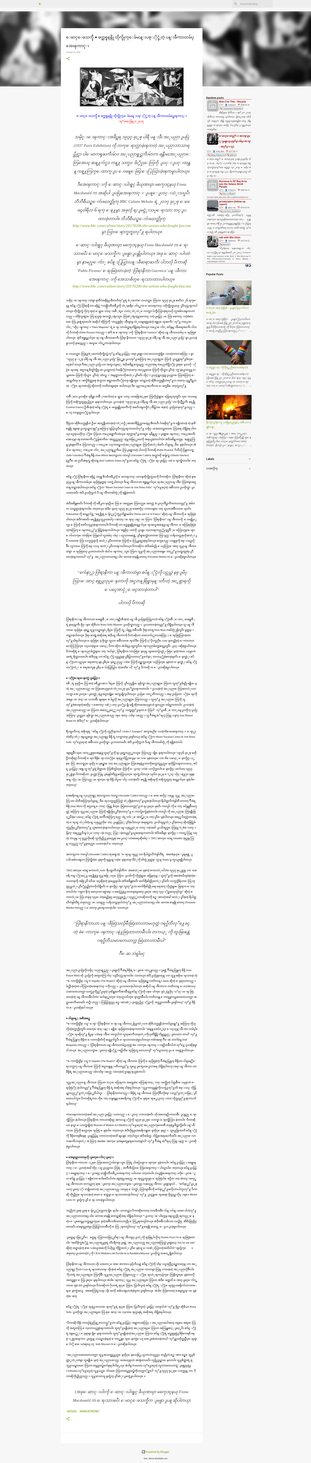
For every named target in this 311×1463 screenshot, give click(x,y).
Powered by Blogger (157, 1451)
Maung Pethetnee (89, 1411)
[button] (68, 59)
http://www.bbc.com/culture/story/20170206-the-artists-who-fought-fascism (132, 226)
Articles (71, 1411)
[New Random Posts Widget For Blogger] (248, 266)
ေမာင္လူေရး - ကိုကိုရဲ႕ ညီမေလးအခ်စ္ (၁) (227, 367)
